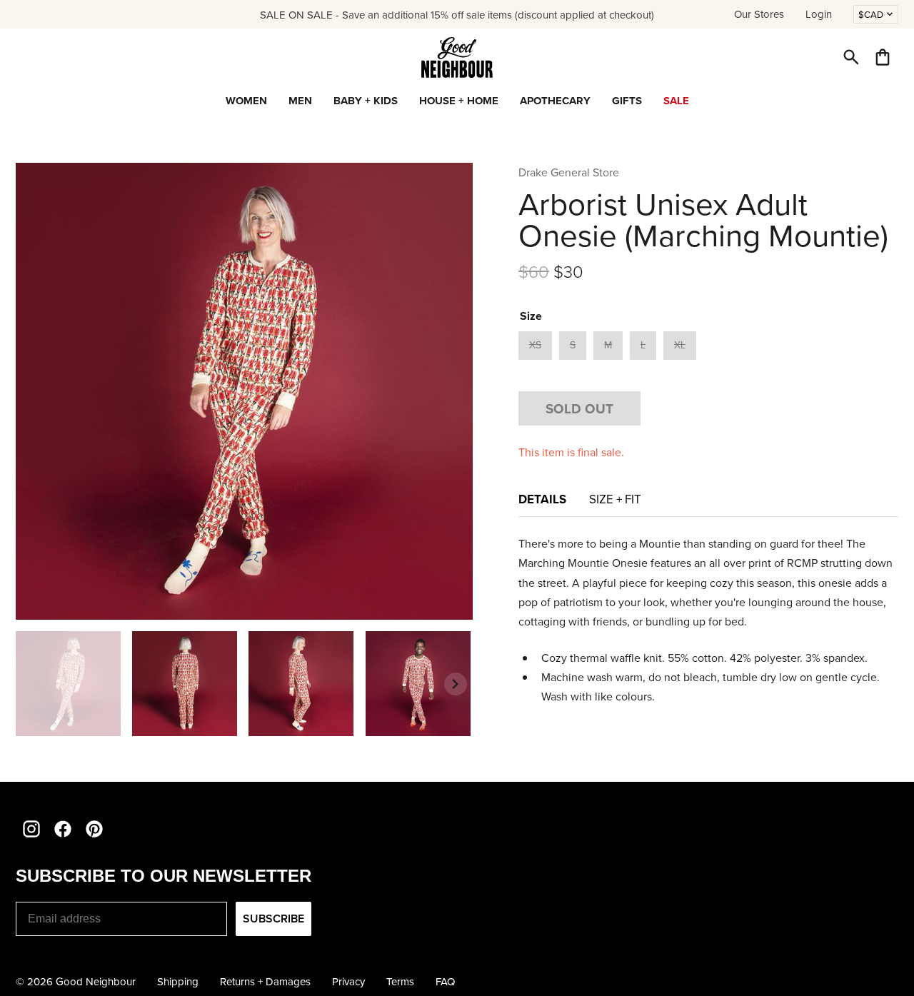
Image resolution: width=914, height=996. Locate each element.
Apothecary (555, 101)
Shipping (178, 981)
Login (818, 13)
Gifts (627, 101)
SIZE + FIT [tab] (615, 499)
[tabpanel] (708, 620)
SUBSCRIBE (273, 918)
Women (246, 101)
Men (300, 101)
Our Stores (759, 13)
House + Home (458, 101)
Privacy (348, 981)
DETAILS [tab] (542, 499)
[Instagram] (31, 829)
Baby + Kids (365, 101)
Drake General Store (568, 172)
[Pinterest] (94, 829)
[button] (851, 57)
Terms (400, 981)
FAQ (445, 981)
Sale (676, 101)
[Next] (455, 684)
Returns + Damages (265, 981)
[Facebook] (63, 829)
